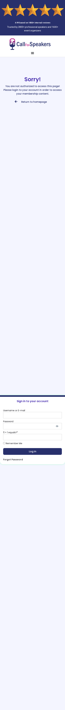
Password (8, 421)
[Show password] (57, 426)
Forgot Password (13, 459)
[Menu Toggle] (32, 53)
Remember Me (13, 443)
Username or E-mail (14, 410)
